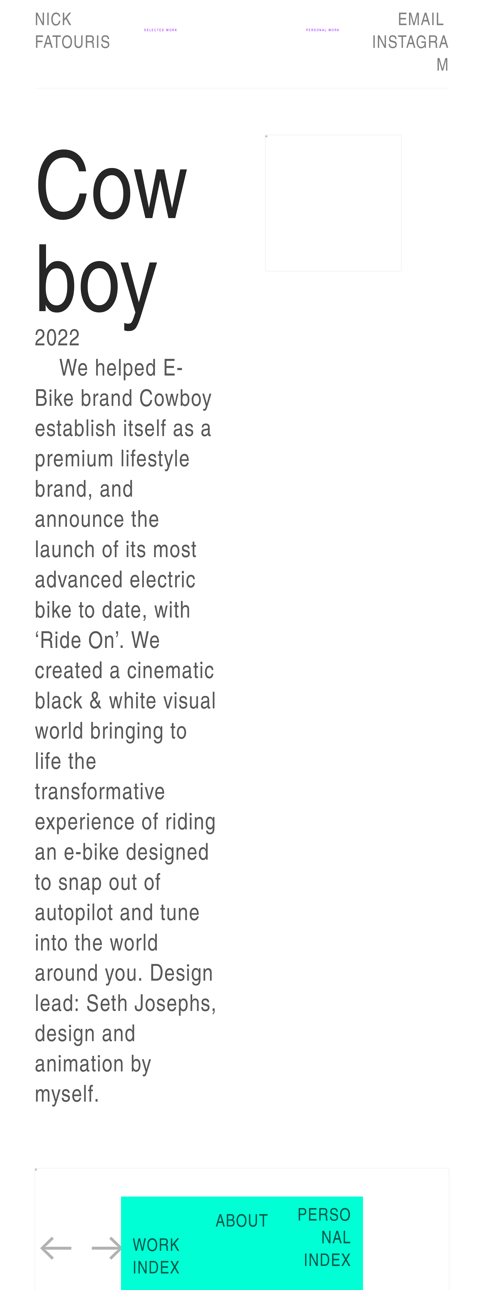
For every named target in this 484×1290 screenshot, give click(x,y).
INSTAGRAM (410, 52)
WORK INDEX (156, 1255)
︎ (56, 1246)
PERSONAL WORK (323, 30)
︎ (108, 1246)
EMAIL (421, 18)
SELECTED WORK (160, 30)
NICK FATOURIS (73, 29)
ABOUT (242, 1220)
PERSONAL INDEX (324, 1236)
